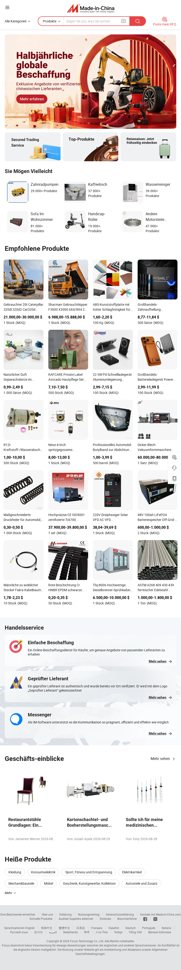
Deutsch (130, 928)
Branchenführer (127, 918)
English (30, 928)
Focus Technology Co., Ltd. (87, 941)
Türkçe (118, 932)
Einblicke (105, 918)
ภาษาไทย (102, 932)
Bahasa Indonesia (159, 932)
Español (114, 928)
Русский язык (19, 932)
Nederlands (70, 932)
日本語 (80, 928)
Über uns (47, 914)
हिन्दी (86, 932)
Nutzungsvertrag (88, 914)
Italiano (166, 928)
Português (148, 928)
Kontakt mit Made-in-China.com (160, 914)
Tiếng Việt (135, 932)
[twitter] (155, 918)
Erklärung (65, 914)
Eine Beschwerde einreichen (17, 914)
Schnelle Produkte (40, 918)
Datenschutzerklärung (120, 914)
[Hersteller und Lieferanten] (90, 8)
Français (96, 928)
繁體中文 (64, 928)
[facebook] (145, 918)
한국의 (38, 932)
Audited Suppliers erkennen (76, 918)
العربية (53, 932)
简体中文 (46, 928)
